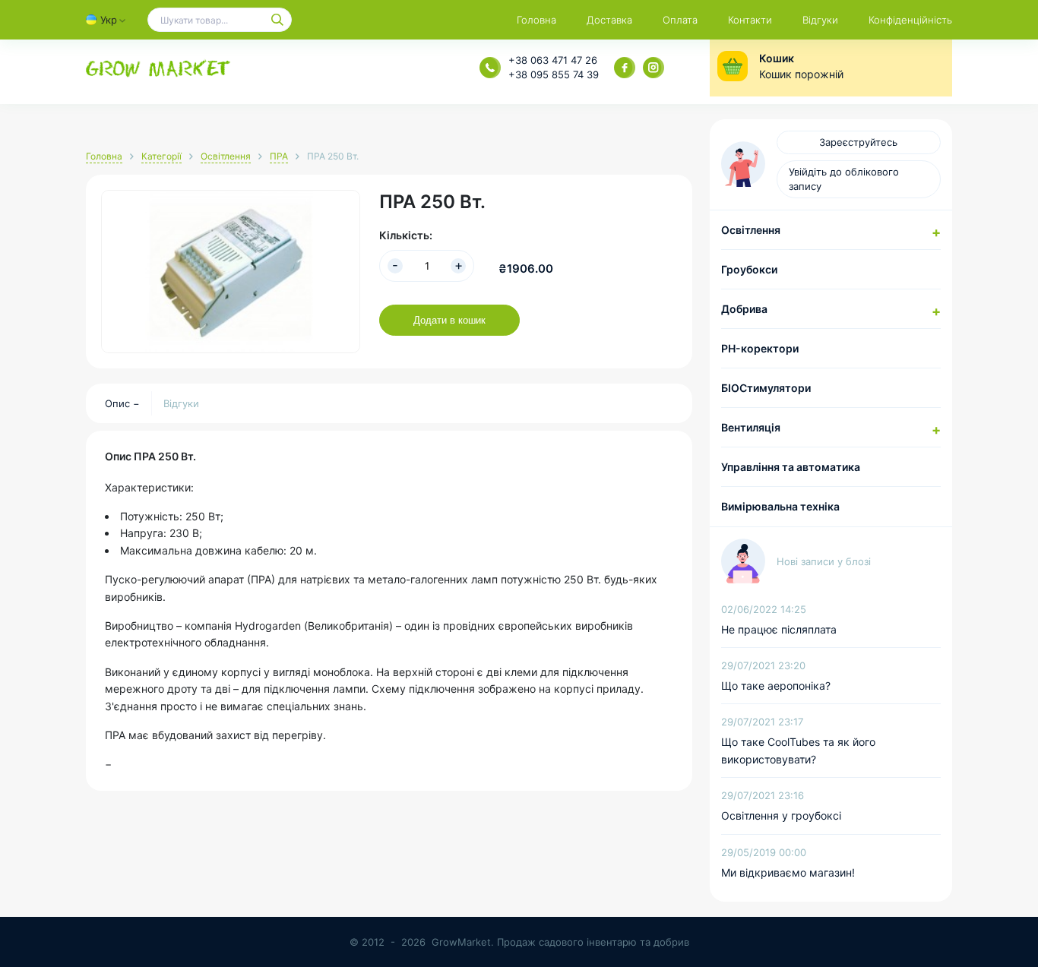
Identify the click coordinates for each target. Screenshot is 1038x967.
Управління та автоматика (790, 466)
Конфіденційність (910, 20)
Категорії (161, 156)
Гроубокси (749, 269)
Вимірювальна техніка (780, 506)
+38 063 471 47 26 (552, 60)
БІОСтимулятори (766, 387)
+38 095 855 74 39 (553, 74)
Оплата (680, 20)
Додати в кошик (449, 320)
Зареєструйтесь (858, 142)
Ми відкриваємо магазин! (788, 872)
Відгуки (820, 20)
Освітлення (226, 156)
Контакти (750, 20)
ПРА (279, 156)
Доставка (609, 20)
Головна (536, 20)
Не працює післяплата (779, 629)
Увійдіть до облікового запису (844, 179)
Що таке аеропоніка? (776, 685)
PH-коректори (760, 348)
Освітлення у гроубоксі (781, 815)
